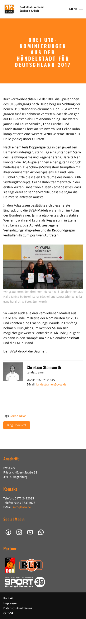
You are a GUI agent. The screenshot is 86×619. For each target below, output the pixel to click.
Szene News (18, 415)
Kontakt (8, 598)
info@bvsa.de (22, 507)
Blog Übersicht (16, 425)
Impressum (11, 603)
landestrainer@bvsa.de (51, 384)
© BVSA (8, 613)
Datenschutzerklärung (17, 608)
